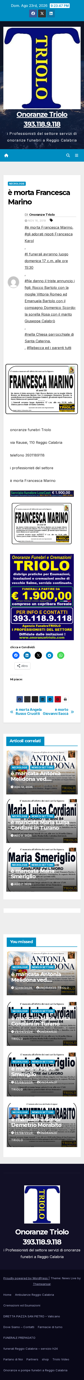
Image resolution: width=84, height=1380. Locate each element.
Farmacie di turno (50, 1327)
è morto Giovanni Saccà (55, 712)
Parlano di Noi (13, 1359)
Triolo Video (60, 1359)
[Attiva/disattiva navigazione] (77, 155)
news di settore (42, 767)
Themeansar (42, 1284)
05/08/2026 (24, 1133)
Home (7, 1294)
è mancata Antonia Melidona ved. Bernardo (36, 779)
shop (45, 1359)
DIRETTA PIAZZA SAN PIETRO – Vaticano (31, 1316)
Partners (32, 1359)
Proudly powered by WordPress (26, 1278)
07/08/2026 (24, 1082)
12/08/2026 (24, 987)
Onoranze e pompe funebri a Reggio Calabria (35, 1370)
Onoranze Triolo (42, 215)
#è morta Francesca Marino (48, 227)
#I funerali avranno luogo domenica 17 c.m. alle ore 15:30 (46, 261)
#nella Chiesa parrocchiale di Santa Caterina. (49, 337)
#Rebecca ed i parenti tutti (49, 348)
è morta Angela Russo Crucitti (29, 712)
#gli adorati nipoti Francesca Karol (49, 237)
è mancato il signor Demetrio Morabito (36, 1122)
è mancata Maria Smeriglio (32, 874)
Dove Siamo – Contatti (18, 1327)
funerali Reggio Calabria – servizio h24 (30, 1348)
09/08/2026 (24, 1031)
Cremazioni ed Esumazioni (21, 1305)
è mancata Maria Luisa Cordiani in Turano (40, 825)
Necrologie (16, 183)
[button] (68, 155)
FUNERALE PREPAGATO (19, 1337)
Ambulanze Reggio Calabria (34, 1294)
